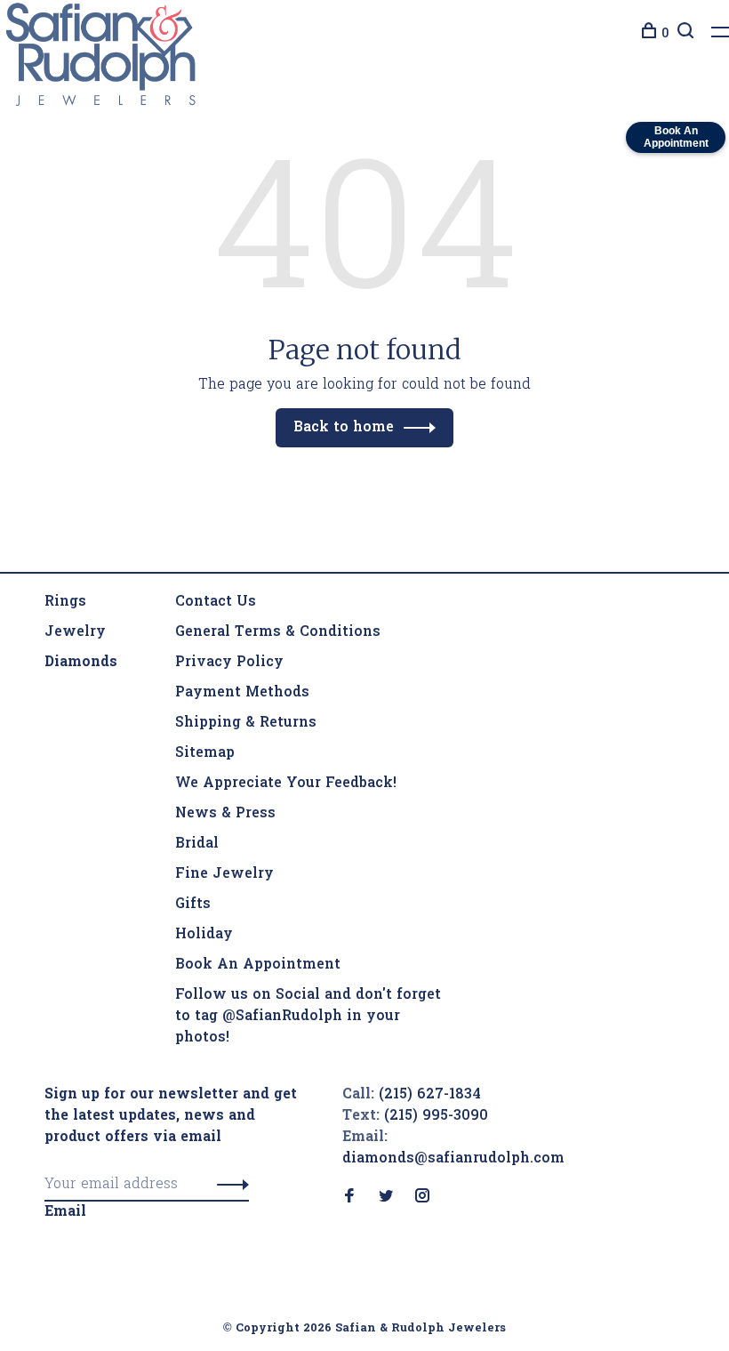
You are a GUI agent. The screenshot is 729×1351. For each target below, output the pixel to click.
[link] (80, 662)
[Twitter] (386, 1198)
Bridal (197, 844)
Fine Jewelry (224, 874)
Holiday (204, 934)
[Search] (683, 34)
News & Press (225, 813)
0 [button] (665, 34)
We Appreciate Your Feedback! (286, 783)
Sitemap (205, 753)
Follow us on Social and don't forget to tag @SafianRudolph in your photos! (308, 1017)
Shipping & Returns (245, 723)
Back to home (343, 427)
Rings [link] (65, 602)
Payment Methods (242, 693)
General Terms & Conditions (278, 632)
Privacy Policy (229, 662)
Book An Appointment (257, 965)
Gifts (193, 904)
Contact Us (215, 602)
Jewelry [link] (75, 632)
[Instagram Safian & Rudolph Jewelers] (422, 1198)
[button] (228, 1184)
